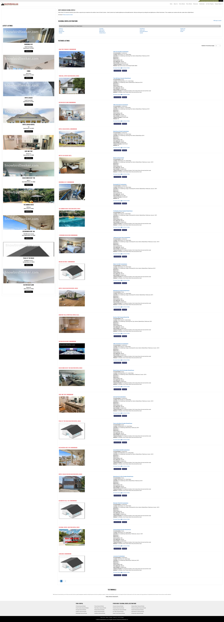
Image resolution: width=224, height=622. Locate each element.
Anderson (61, 28)
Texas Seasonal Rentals (99, 606)
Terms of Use (102, 617)
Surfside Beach (102, 32)
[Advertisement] (28, 16)
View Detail (124, 70)
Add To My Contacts (117, 70)
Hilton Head (101, 30)
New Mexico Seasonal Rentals (100, 607)
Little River (182, 30)
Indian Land (142, 30)
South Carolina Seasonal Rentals (82, 607)
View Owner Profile (126, 67)
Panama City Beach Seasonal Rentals (139, 607)
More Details (29, 51)
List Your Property (210, 3)
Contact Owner (117, 67)
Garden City (182, 28)
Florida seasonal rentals (68, 14)
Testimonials (202, 3)
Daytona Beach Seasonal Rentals (138, 606)
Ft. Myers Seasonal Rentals (118, 611)
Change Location (217, 20)
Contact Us (115, 617)
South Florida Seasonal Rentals (138, 609)
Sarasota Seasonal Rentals (118, 606)
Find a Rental (182, 3)
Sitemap (110, 617)
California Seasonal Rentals (100, 613)
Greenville (61, 30)
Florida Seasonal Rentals (81, 606)
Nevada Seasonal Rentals (99, 609)
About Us (176, 3)
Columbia (101, 28)
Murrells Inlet (61, 31)
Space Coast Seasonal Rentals (119, 613)
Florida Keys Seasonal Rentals (137, 613)
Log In (221, 0)
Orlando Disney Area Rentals (118, 607)
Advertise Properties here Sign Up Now (209, 0)
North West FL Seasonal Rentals (138, 611)
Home (171, 3)
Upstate (141, 32)
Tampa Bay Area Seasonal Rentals (119, 609)
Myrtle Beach (102, 31)
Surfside (60, 32)
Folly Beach (142, 28)
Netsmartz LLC (125, 619)
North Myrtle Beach (144, 31)
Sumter (181, 31)
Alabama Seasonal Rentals (81, 611)
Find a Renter (189, 3)
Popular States (218, 3)
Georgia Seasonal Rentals (81, 609)
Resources (195, 3)
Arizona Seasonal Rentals (99, 611)
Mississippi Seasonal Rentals (81, 613)
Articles (107, 617)
